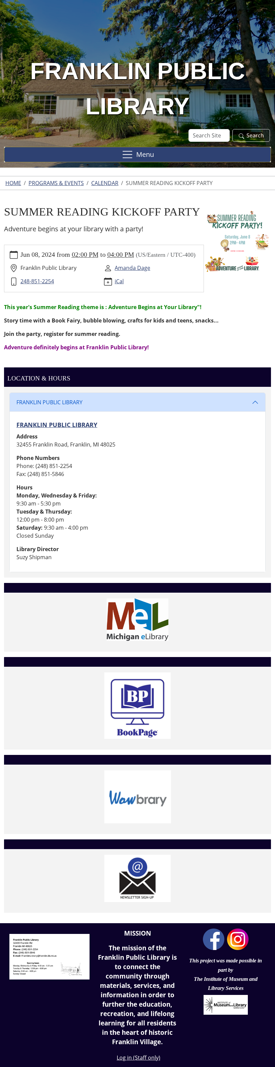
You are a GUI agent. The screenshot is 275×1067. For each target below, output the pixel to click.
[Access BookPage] (137, 705)
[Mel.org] (137, 619)
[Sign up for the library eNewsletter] (137, 878)
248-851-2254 (37, 281)
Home (13, 183)
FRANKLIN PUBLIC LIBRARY (49, 402)
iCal (119, 281)
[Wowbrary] (137, 796)
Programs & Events (56, 183)
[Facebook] (213, 938)
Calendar (104, 183)
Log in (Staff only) (138, 1057)
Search (255, 135)
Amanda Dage (132, 268)
